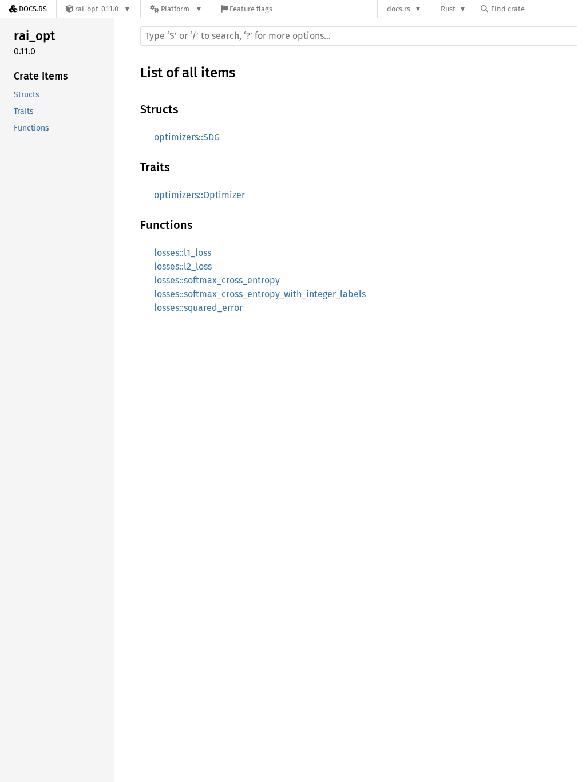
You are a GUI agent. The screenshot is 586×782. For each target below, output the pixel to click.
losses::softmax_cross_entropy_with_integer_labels (260, 294)
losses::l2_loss (183, 266)
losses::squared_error (198, 307)
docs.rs (398, 9)
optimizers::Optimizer (199, 194)
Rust (448, 9)
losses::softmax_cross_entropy (217, 280)
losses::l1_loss (182, 252)
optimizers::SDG (187, 137)
